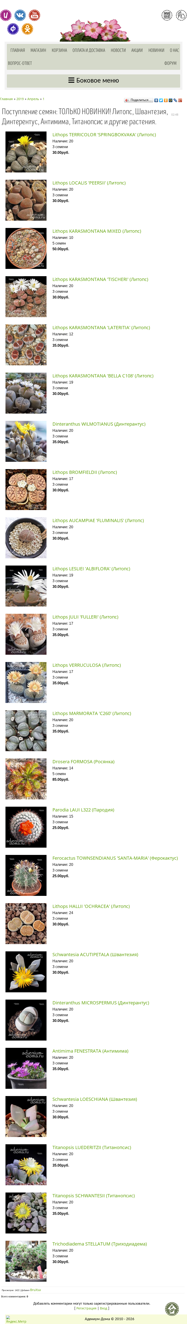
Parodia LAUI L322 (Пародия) (83, 810)
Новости (118, 50)
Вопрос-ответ (20, 63)
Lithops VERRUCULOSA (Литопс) (86, 665)
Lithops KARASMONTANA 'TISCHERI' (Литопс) (100, 279)
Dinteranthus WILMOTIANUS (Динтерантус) (98, 424)
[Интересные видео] (34, 15)
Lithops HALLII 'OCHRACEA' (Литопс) (91, 906)
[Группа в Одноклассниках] (27, 29)
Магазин (38, 50)
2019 (20, 99)
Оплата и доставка (89, 50)
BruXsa (35, 1290)
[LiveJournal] (175, 99)
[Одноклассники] (166, 99)
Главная (17, 50)
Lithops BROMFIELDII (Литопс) (84, 472)
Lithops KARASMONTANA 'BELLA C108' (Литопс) (102, 376)
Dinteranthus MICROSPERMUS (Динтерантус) (100, 1003)
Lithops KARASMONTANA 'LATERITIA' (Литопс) (101, 327)
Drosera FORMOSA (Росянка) (83, 761)
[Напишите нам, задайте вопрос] (181, 15)
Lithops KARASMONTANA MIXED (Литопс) (96, 231)
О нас (174, 50)
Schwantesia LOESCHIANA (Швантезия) (94, 1099)
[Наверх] (173, 1310)
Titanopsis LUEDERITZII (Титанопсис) (91, 1147)
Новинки (156, 50)
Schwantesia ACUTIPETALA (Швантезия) (95, 954)
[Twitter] (161, 99)
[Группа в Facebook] (13, 29)
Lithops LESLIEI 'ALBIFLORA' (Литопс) (91, 569)
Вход (174, 33)
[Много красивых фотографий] (5, 15)
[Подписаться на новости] (167, 15)
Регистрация (174, 26)
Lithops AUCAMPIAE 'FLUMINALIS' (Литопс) (98, 520)
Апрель (33, 99)
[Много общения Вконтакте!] (20, 15)
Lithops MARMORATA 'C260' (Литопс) (91, 713)
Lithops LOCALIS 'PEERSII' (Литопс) (89, 183)
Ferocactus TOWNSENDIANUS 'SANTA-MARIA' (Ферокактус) (115, 858)
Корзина (59, 50)
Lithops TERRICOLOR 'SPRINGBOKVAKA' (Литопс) (104, 134)
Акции (137, 50)
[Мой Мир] (170, 99)
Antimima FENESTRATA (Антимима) (90, 1051)
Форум (170, 63)
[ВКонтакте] (156, 99)
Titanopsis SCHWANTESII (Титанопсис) (93, 1196)
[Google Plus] (180, 99)
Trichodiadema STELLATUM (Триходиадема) (99, 1244)
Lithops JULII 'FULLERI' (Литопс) (85, 617)
